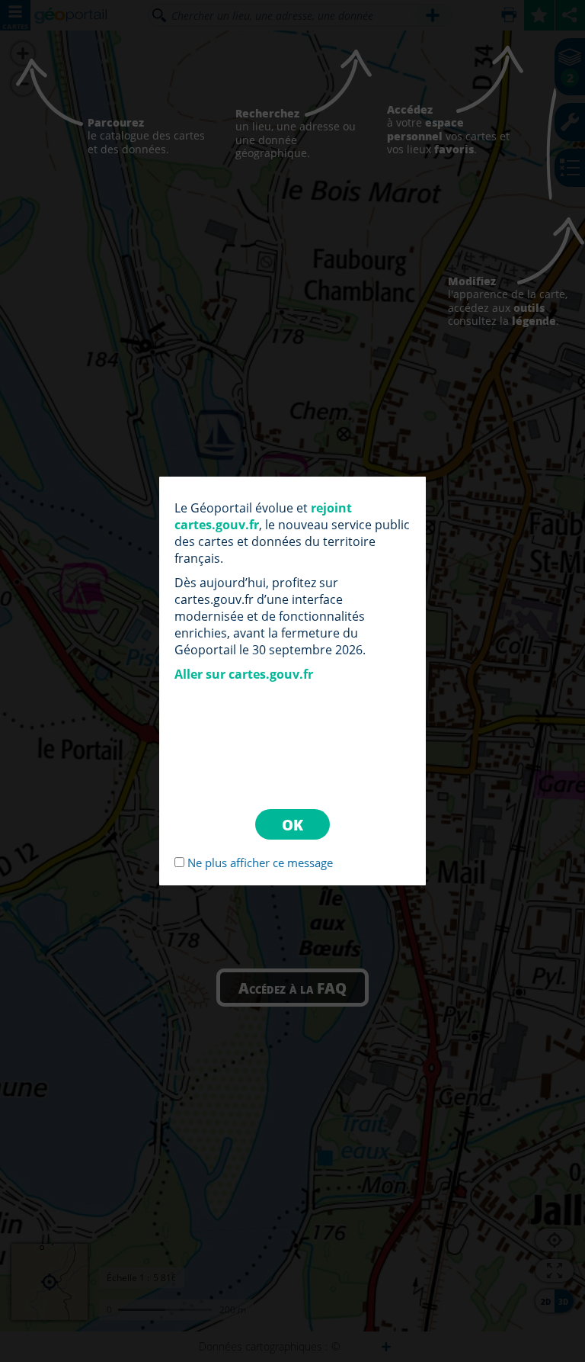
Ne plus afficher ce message (260, 862)
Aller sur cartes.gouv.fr (243, 674)
